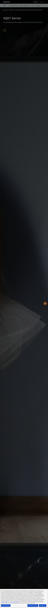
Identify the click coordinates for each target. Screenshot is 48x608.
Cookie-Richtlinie (4, 602)
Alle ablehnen (42, 605)
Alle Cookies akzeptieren (33, 605)
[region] (24, 598)
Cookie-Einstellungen (6, 605)
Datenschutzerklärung (14, 602)
